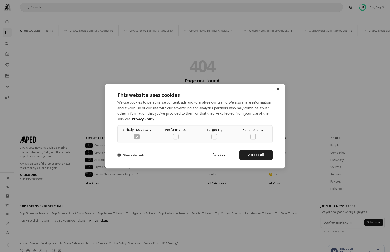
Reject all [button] (220, 155)
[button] (131, 155)
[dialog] (195, 126)
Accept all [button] (256, 155)
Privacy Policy (143, 119)
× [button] (277, 89)
